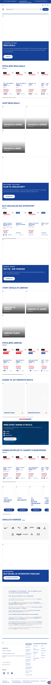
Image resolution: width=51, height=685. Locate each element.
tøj (12, 604)
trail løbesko (24, 608)
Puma (17, 622)
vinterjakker (40, 606)
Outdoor (42, 657)
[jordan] (44, 528)
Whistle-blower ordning (29, 671)
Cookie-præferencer (27, 682)
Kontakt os (28, 647)
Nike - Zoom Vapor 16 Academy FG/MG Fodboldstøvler (33, 468)
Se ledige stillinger (12, 577)
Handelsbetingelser (16, 681)
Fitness (42, 653)
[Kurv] (48, 5)
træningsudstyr (23, 603)
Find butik (35, 645)
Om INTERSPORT (37, 643)
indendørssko (11, 618)
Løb (42, 645)
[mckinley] (31, 534)
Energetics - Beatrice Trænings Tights (21, 224)
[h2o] (19, 534)
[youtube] (12, 673)
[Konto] (43, 5)
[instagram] (4, 673)
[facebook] (8, 673)
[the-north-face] (38, 528)
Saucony (20, 622)
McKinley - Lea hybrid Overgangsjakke (33, 84)
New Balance (13, 622)
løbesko (14, 602)
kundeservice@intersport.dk (8, 653)
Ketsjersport (43, 650)
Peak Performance (19, 611)
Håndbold (43, 655)
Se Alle (23, 520)
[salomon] (25, 534)
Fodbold (43, 648)
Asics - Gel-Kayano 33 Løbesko (33, 361)
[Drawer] (3, 9)
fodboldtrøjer (11, 603)
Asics (10, 622)
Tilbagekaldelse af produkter (29, 668)
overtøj (33, 606)
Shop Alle (4, 68)
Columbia (10, 611)
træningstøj (16, 603)
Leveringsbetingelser (17, 682)
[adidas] (12, 528)
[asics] (31, 528)
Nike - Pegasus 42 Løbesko (7, 361)
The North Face (31, 610)
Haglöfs (14, 611)
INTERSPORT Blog (36, 659)
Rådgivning (44, 643)
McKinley (38, 610)
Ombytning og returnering (29, 654)
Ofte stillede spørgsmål (28, 660)
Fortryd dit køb (29, 674)
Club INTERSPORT (36, 649)
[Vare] (8, 77)
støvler (14, 608)
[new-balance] (25, 528)
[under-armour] (38, 534)
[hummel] (12, 534)
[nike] (6, 528)
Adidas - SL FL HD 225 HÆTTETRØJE (33, 224)
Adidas (40, 621)
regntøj (10, 608)
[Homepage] (7, 5)
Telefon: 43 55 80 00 (6, 650)
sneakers (36, 617)
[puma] (19, 528)
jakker (36, 606)
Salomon (24, 622)
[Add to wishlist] (12, 73)
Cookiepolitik (28, 657)
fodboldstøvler (36, 602)
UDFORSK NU (9, 196)
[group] (8, 499)
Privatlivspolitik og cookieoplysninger (30, 681)
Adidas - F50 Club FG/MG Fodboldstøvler (7, 468)
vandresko (18, 608)
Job (34, 656)
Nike (35, 610)
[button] (44, 84)
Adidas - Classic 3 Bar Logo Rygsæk (7, 224)
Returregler (43, 681)
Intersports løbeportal (28, 650)
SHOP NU (8, 56)
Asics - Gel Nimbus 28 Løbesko (8, 84)
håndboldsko (22, 618)
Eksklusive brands (35, 652)
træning (39, 598)
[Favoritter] (45, 5)
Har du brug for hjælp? (29, 644)
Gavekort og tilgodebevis (28, 664)
